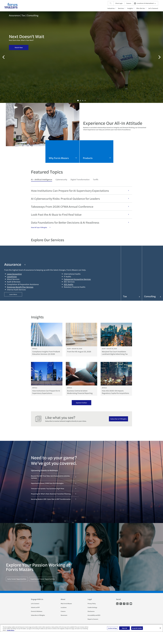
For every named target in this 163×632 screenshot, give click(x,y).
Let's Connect (35, 603)
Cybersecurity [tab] (61, 179)
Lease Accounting (14, 273)
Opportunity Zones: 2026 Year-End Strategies (47, 483)
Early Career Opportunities (16, 579)
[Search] (110, 3)
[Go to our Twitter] (121, 603)
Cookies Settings (112, 628)
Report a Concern (93, 619)
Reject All (124, 628)
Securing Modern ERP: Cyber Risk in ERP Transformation (51, 499)
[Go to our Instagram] (127, 603)
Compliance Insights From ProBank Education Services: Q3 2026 (46, 352)
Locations (63, 607)
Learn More (13, 294)
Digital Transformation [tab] (80, 179)
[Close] (160, 628)
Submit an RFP (35, 607)
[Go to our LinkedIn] (117, 603)
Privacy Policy (92, 603)
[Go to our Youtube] (131, 603)
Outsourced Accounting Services (77, 279)
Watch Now (19, 47)
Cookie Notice (10, 630)
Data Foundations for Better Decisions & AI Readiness (65, 222)
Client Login (119, 3)
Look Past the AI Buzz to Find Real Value (56, 214)
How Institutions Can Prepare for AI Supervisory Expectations (70, 190)
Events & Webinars (36, 611)
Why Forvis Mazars (66, 603)
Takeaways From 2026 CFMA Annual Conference (62, 206)
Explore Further (81, 403)
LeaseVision (12, 276)
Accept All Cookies (137, 628)
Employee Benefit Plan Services (20, 287)
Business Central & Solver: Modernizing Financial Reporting (80, 391)
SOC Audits (68, 284)
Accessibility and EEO (94, 615)
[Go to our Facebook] (124, 603)
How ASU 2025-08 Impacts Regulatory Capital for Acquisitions (115, 391)
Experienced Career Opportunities (42, 579)
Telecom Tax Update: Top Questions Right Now (47, 488)
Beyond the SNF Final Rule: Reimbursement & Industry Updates (50, 477)
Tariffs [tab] (95, 179)
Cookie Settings (92, 607)
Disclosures (91, 611)
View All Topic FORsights (39, 227)
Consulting (150, 296)
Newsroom (64, 615)
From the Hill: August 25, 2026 (79, 351)
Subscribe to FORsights (118, 419)
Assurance (12, 264)
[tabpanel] (81, 208)
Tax (125, 296)
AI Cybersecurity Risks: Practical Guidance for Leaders (65, 198)
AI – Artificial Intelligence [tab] (41, 179)
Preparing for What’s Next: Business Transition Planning (51, 494)
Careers (128, 3)
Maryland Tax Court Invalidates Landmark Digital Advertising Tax (115, 352)
